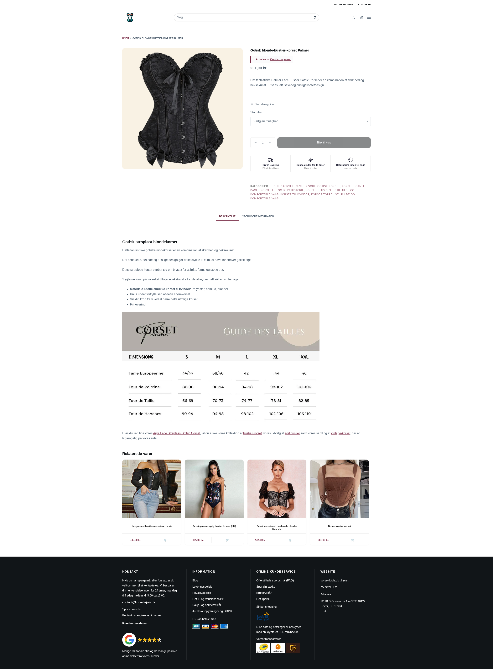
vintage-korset (340, 433)
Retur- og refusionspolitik (208, 599)
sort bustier (292, 433)
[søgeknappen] (315, 17)
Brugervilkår (264, 592)
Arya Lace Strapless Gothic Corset (176, 433)
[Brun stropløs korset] (339, 489)
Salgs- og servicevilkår (206, 605)
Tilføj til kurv (324, 142)
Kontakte (364, 4)
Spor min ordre (131, 609)
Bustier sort (305, 186)
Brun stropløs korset (339, 526)
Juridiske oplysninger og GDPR (212, 611)
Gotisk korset (328, 186)
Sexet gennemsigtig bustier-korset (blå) (214, 526)
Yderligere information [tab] (258, 216)
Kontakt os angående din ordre (141, 615)
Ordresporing (343, 4)
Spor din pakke (265, 586)
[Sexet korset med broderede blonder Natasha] (276, 489)
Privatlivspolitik (201, 592)
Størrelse (256, 112)
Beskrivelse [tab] (227, 216)
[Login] (353, 17)
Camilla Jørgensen (280, 59)
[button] (262, 104)
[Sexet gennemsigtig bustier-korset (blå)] (214, 489)
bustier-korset (252, 433)
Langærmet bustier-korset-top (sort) (152, 526)
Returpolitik (263, 599)
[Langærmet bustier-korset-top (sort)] (151, 489)
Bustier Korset (282, 186)
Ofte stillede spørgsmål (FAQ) (275, 580)
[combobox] (244, 17)
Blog (195, 580)
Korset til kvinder (294, 194)
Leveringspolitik (202, 586)
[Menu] (369, 17)
